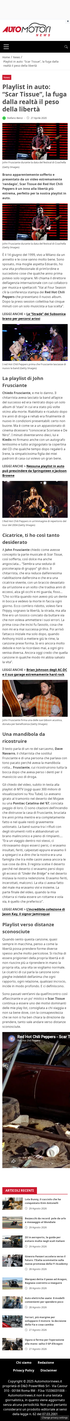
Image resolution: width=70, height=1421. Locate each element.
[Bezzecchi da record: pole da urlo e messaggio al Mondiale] (12, 1223)
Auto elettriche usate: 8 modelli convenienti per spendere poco (45, 1299)
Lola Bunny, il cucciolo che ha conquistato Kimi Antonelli (43, 1201)
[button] (66, 46)
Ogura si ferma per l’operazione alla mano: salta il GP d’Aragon (44, 1341)
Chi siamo (24, 1362)
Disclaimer (48, 1370)
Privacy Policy (23, 1370)
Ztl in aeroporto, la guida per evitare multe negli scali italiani (45, 1239)
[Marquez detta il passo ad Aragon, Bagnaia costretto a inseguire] (12, 1283)
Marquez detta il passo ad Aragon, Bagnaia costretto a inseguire (46, 1281)
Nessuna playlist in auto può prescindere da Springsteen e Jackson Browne (34, 471)
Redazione (46, 1362)
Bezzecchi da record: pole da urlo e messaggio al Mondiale (45, 1220)
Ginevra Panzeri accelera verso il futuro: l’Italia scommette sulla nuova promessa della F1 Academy (46, 1260)
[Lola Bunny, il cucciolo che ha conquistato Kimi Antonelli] (12, 1203)
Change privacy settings (55, 1417)
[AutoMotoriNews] (26, 30)
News (7, 77)
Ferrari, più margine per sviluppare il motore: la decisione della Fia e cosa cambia (45, 1320)
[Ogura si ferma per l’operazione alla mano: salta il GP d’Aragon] (12, 1344)
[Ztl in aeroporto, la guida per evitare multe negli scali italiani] (12, 1241)
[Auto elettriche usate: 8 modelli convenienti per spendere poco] (12, 1302)
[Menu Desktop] (6, 47)
